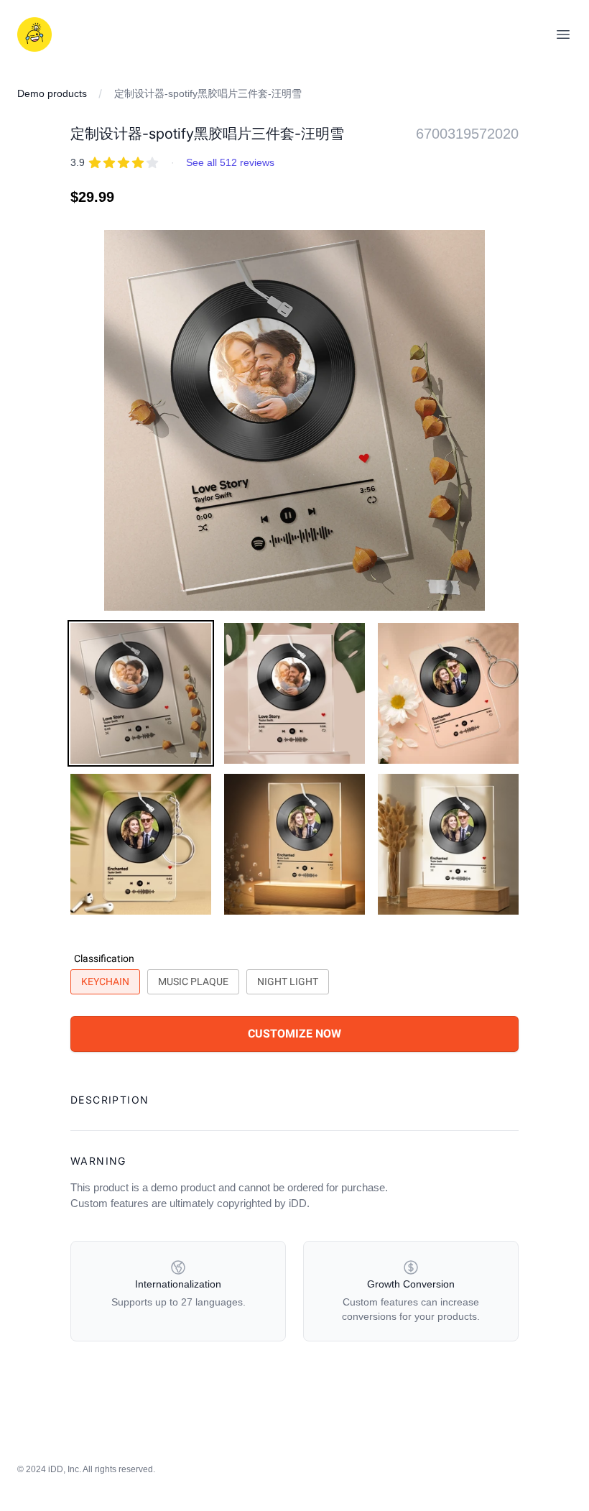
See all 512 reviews (230, 162)
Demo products (52, 93)
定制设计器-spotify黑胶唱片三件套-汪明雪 (208, 93)
